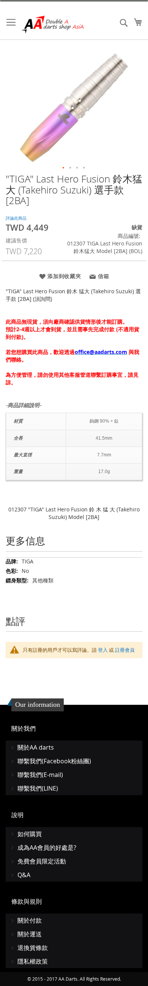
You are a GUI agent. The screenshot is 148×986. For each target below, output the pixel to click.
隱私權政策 (32, 961)
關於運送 (29, 934)
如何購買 (29, 834)
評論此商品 (16, 218)
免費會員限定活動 (41, 861)
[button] (63, 168)
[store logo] (53, 24)
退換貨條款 (32, 948)
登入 (103, 649)
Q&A (23, 875)
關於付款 (29, 920)
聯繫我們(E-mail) (40, 775)
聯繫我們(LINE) (37, 788)
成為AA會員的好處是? (46, 847)
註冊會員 (125, 649)
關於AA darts (35, 747)
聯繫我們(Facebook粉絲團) (54, 761)
